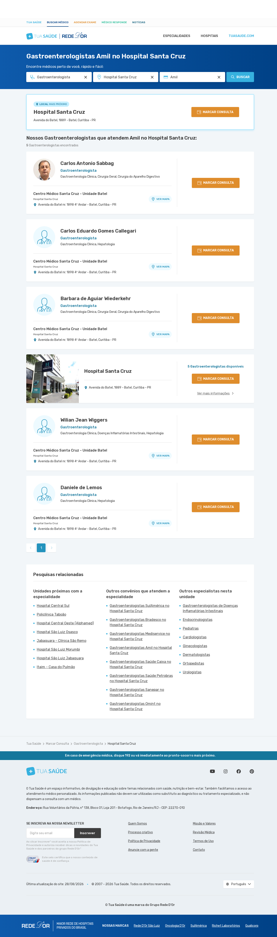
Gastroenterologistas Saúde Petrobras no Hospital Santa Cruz (141, 678)
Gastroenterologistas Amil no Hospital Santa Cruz (141, 650)
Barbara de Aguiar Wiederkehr (95, 298)
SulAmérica (199, 926)
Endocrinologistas (197, 620)
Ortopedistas (193, 663)
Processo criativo (140, 832)
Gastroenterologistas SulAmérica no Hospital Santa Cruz (139, 608)
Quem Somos (137, 823)
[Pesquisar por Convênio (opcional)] (219, 77)
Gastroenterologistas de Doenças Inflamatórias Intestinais (210, 608)
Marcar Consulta (57, 744)
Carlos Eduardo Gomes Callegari (98, 231)
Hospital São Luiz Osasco (57, 632)
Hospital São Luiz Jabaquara (60, 658)
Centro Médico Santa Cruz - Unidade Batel (70, 194)
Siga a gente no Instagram (225, 771)
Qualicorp (251, 926)
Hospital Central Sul (53, 606)
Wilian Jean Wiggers (84, 420)
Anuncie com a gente (143, 850)
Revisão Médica (204, 832)
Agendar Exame (85, 22)
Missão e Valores (204, 823)
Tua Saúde (34, 22)
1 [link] (41, 548)
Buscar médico (58, 22)
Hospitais (209, 36)
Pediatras (191, 628)
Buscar (243, 77)
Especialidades (176, 36)
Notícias (138, 22)
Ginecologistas (195, 646)
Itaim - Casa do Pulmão (56, 667)
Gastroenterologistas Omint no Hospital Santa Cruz (135, 706)
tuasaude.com (241, 36)
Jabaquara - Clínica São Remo (61, 641)
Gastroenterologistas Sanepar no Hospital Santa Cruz (137, 692)
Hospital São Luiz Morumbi (58, 649)
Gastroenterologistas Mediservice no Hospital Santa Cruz (140, 636)
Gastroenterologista (88, 744)
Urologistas (192, 672)
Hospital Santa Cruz (59, 112)
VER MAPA (162, 199)
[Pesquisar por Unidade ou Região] (152, 77)
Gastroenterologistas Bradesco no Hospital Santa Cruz (138, 622)
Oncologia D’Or (175, 926)
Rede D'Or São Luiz (147, 926)
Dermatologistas (196, 655)
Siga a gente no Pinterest (252, 771)
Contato (199, 850)
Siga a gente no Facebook (238, 771)
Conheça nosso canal (212, 771)
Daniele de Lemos (81, 487)
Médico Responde (114, 22)
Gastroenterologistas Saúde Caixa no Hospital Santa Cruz (140, 664)
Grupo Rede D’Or (162, 905)
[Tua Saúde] (46, 771)
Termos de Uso (203, 841)
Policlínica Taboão (51, 614)
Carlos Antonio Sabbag (87, 163)
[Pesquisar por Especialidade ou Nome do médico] (85, 77)
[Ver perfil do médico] (44, 169)
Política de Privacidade (144, 841)
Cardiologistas (194, 637)
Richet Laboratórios (226, 926)
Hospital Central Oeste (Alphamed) (65, 623)
